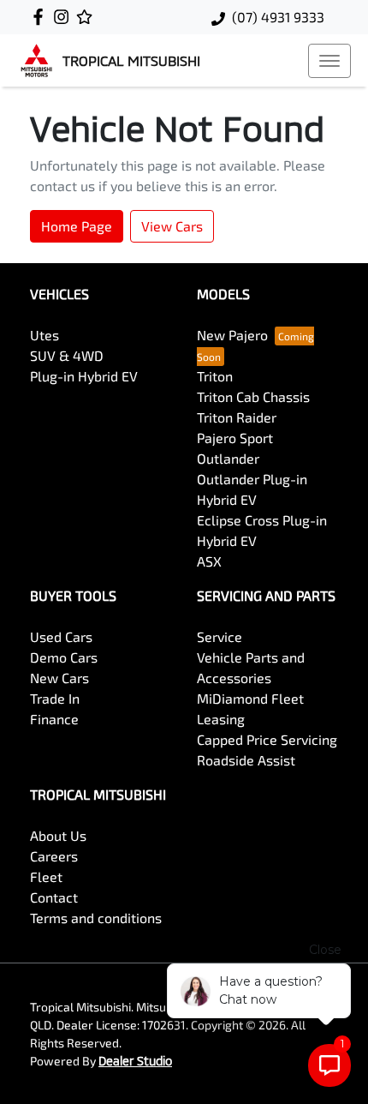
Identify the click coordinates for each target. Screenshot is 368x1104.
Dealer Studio (135, 1060)
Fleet (46, 876)
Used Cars (61, 636)
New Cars (59, 677)
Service (219, 636)
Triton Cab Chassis (253, 396)
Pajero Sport (235, 437)
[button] (329, 61)
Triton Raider (236, 417)
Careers (54, 856)
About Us (58, 835)
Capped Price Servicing (267, 739)
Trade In (55, 698)
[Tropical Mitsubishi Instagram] (64, 17)
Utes (44, 335)
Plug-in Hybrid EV (84, 376)
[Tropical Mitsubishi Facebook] (41, 17)
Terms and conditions (96, 917)
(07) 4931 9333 (278, 17)
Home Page (76, 226)
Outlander (228, 458)
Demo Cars (64, 657)
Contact (54, 897)
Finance (54, 719)
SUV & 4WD (67, 355)
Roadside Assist (246, 760)
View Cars (172, 226)
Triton (215, 376)
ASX (209, 561)
